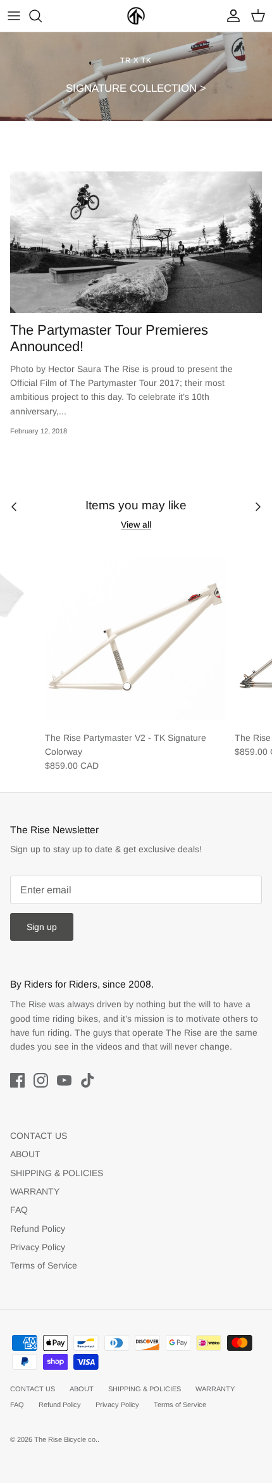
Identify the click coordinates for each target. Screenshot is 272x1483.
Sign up (42, 927)
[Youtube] (64, 1080)
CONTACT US (38, 1136)
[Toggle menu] (14, 16)
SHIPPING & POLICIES (56, 1173)
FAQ (19, 1210)
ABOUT (25, 1154)
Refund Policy (37, 1229)
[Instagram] (41, 1080)
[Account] (230, 16)
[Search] (42, 16)
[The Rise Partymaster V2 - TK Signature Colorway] (135, 634)
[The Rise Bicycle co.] (136, 15)
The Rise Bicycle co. (65, 1439)
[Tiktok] (87, 1080)
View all (136, 524)
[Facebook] (17, 1080)
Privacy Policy (37, 1247)
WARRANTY (34, 1191)
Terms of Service (43, 1265)
